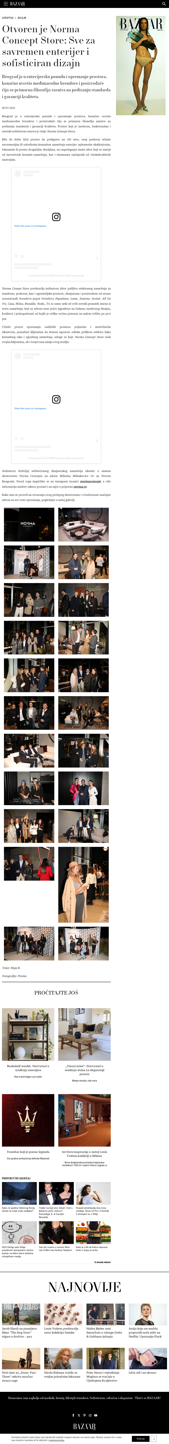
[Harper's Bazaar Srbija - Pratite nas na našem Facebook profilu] (73, 1415)
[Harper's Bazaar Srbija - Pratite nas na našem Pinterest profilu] (84, 1415)
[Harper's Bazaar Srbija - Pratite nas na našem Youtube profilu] (96, 1415)
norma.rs (79, 487)
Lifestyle (8, 18)
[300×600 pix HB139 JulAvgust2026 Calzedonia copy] (141, 65)
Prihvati (141, 1438)
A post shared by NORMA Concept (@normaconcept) (56, 275)
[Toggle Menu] (6, 4)
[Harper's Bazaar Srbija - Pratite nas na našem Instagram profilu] (90, 1415)
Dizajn (22, 18)
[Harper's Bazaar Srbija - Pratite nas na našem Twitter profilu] (79, 1415)
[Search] (164, 4)
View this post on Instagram (30, 226)
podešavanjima (57, 1440)
